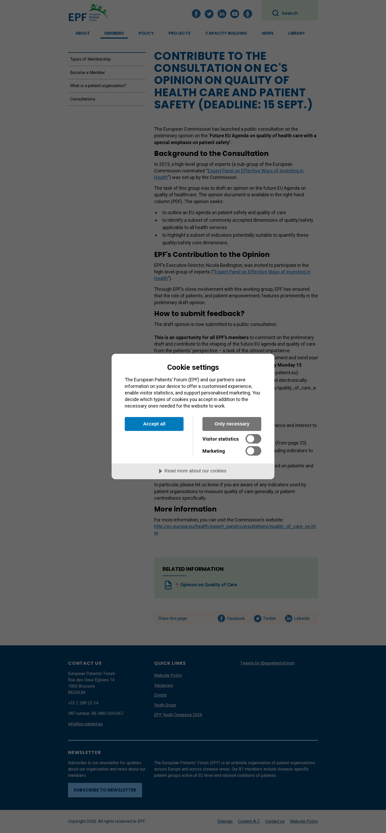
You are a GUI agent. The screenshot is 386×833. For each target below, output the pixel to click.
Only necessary (232, 423)
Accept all (154, 423)
